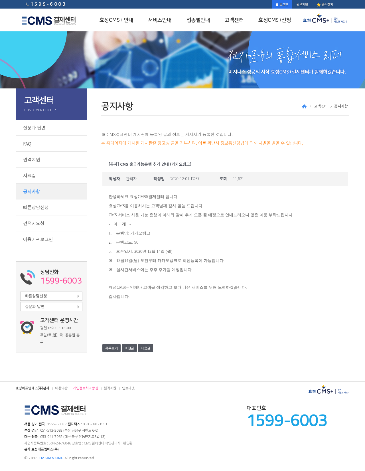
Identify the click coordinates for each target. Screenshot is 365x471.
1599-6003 (48, 4)
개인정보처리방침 (85, 388)
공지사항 (31, 191)
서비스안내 (160, 20)
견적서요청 (33, 223)
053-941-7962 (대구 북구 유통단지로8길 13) (72, 436)
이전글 (129, 347)
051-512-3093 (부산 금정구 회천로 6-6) (69, 430)
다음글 (145, 347)
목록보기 (111, 347)
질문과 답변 (34, 127)
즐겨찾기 (327, 4)
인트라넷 (128, 388)
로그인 (283, 4)
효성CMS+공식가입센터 (326, 18)
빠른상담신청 (36, 207)
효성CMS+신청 (274, 20)
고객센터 (234, 20)
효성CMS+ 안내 (116, 20)
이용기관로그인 (38, 239)
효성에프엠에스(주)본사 (32, 388)
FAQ (27, 143)
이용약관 (61, 388)
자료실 (29, 175)
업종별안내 (198, 20)
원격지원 (302, 4)
